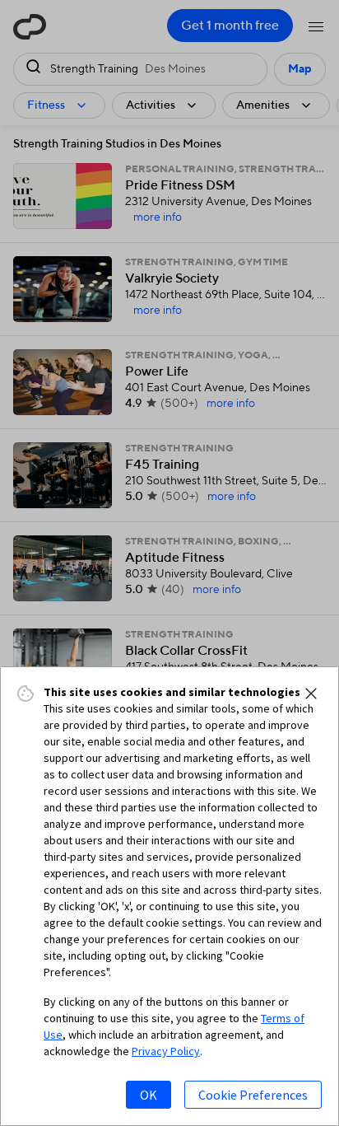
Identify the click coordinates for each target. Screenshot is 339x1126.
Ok (148, 1094)
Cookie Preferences (253, 1094)
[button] (311, 693)
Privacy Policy (166, 1051)
